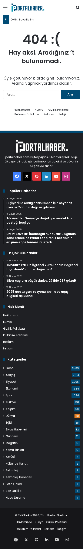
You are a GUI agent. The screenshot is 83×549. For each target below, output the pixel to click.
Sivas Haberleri (16, 429)
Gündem (12, 436)
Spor (9, 395)
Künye (39, 110)
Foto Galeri (14, 484)
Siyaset (11, 382)
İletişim (64, 114)
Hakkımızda (22, 110)
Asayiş (10, 375)
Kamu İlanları (15, 450)
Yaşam (11, 409)
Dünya (10, 416)
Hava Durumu (15, 498)
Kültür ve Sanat (17, 464)
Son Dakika (13, 491)
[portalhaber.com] (28, 7)
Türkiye (11, 402)
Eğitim (10, 423)
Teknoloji (12, 470)
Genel (10, 368)
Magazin (12, 443)
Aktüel (10, 457)
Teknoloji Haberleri (19, 477)
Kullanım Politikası (26, 114)
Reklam (49, 114)
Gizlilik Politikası (58, 110)
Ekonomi (12, 389)
